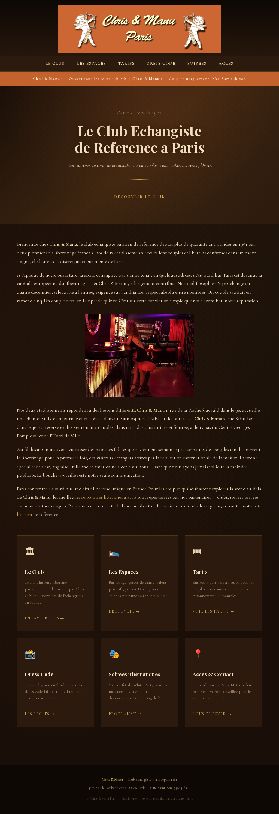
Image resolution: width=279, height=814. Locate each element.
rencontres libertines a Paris (109, 497)
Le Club (55, 63)
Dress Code (161, 63)
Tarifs (126, 63)
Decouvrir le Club (139, 197)
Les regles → (40, 714)
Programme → (125, 714)
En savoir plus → (45, 618)
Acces (226, 63)
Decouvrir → (124, 611)
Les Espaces (91, 63)
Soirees (197, 63)
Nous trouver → (212, 714)
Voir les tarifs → (213, 611)
